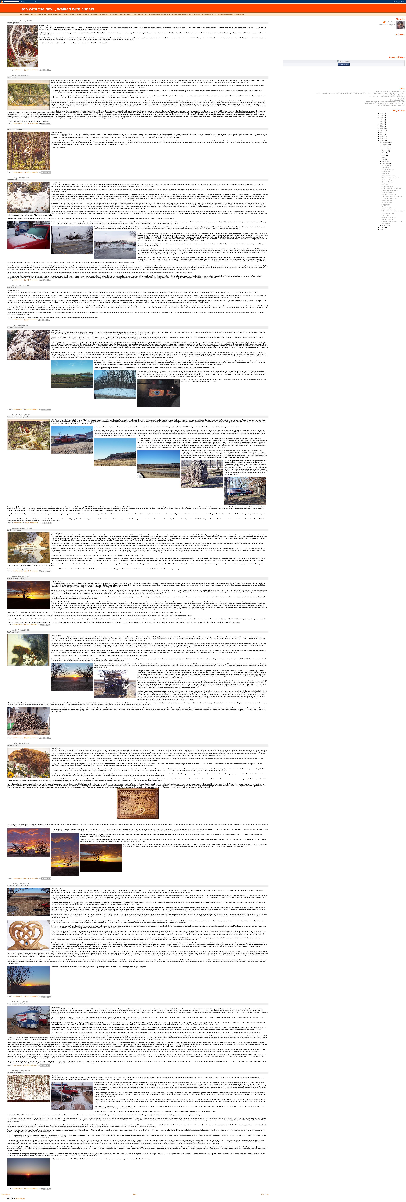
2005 (382, 229)
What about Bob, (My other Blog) (394, 95)
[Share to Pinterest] (50, 70)
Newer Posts (5, 1194)
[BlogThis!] (44, 70)
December (385, 142)
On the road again (14, 530)
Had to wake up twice (15, 578)
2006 (382, 227)
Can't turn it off (13, 632)
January (385, 225)
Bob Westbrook (390, 22)
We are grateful (387, 200)
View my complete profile (387, 25)
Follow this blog (344, 64)
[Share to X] (46, 70)
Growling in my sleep (389, 217)
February (385, 163)
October (385, 147)
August (384, 151)
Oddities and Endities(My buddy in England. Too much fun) (385, 103)
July (383, 153)
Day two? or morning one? (17, 417)
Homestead (401, 98)
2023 (382, 113)
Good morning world (388, 209)
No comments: (34, 70)
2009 (382, 136)
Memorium (11, 77)
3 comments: (33, 319)
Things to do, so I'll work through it (393, 211)
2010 (382, 134)
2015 (382, 124)
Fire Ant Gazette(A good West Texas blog (391, 105)
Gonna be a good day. (389, 198)
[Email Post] (39, 70)
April (383, 159)
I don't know (386, 223)
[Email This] (42, 70)
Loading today (13, 23)
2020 (382, 118)
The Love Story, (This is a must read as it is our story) (387, 96)
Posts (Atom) (20, 1198)
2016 (382, 122)
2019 (382, 120)
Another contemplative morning (392, 221)
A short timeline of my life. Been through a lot (390, 91)
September (386, 149)
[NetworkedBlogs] (343, 61)
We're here (11, 287)
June (384, 155)
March (384, 161)
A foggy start (386, 205)
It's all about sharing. (15, 327)
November (385, 145)
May (383, 157)
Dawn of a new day (388, 213)
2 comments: (33, 624)
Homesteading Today (397, 100)
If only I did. (385, 215)
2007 (382, 140)
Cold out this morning (16, 1073)
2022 (382, 115)
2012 (382, 130)
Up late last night (14, 745)
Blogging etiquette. (388, 219)
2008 (382, 138)
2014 (382, 126)
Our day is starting (14, 129)
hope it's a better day (389, 194)
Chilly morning (386, 207)
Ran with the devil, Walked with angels (57, 9)
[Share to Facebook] (48, 70)
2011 (382, 132)
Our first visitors (387, 203)
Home (135, 1194)
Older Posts (264, 1194)
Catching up (12, 180)
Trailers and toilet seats (16, 1004)
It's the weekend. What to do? (19, 886)
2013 (382, 128)
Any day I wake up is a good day (392, 196)
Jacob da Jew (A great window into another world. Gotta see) (384, 102)
